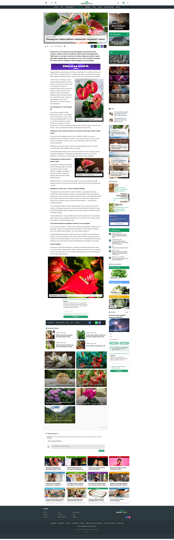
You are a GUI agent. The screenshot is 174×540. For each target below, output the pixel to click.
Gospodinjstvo (69, 7)
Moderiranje (75, 523)
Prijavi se (75, 316)
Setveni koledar (109, 7)
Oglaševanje (53, 523)
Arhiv (127, 312)
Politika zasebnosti (109, 523)
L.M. (48, 46)
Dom (61, 7)
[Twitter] (95, 46)
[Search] (127, 2)
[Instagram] (55, 2)
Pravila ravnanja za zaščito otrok (87, 526)
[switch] (123, 3)
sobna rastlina (60, 322)
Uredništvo (61, 523)
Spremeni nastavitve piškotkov (94, 523)
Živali (94, 7)
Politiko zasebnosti (83, 314)
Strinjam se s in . (76, 314)
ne (111, 336)
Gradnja (87, 7)
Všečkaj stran (120, 223)
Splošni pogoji (120, 523)
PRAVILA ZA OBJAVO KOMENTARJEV (55, 441)
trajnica (77, 322)
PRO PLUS (68, 523)
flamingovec (50, 322)
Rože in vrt (80, 7)
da (111, 334)
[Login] (118, 2)
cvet (72, 322)
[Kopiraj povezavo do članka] (105, 46)
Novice (56, 7)
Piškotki (82, 523)
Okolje (100, 7)
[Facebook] (51, 2)
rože (67, 322)
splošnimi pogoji (74, 314)
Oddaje (118, 7)
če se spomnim (113, 339)
